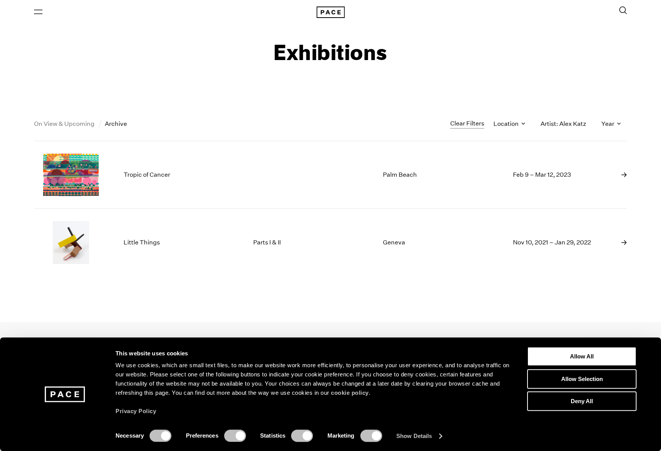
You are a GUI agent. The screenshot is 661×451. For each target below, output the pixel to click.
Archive (116, 123)
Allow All (582, 356)
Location (506, 123)
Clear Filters (467, 123)
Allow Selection (582, 379)
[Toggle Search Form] (623, 10)
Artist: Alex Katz (563, 123)
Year (608, 123)
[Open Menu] (38, 12)
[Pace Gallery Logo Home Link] (330, 12)
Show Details (414, 436)
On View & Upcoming (65, 123)
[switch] (235, 436)
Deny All (582, 401)
